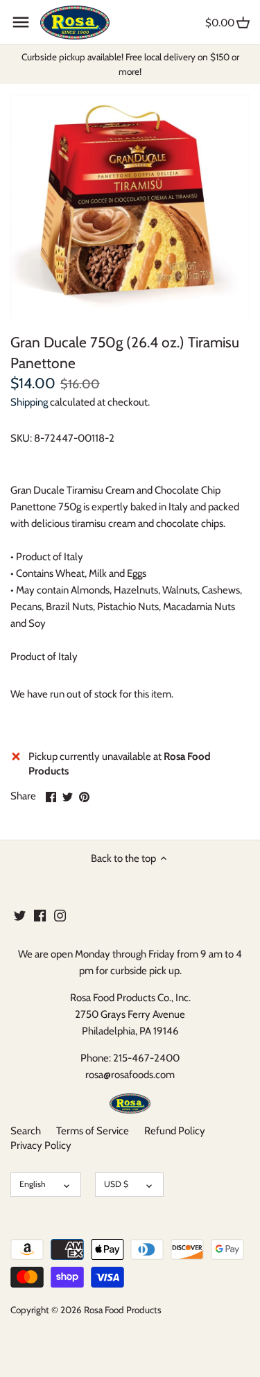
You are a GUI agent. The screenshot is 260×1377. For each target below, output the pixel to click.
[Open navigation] (20, 22)
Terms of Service (92, 1131)
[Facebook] (40, 915)
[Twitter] (20, 915)
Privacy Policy (40, 1145)
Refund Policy (174, 1131)
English (32, 1184)
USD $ (116, 1184)
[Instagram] (60, 915)
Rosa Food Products (123, 1309)
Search (25, 1131)
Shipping (29, 402)
